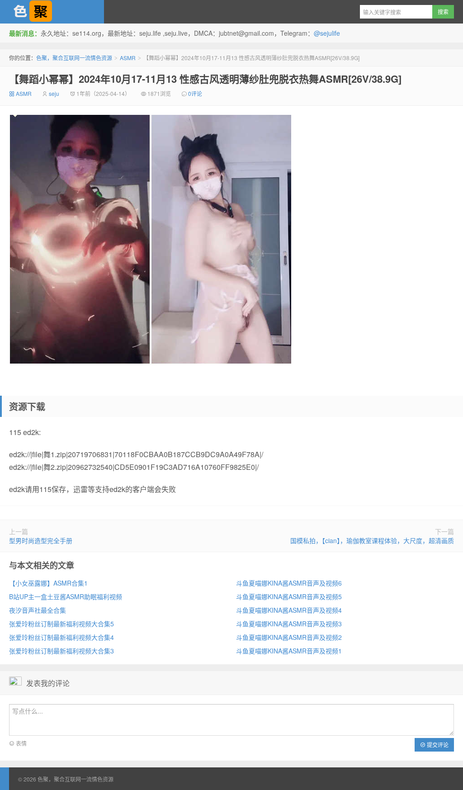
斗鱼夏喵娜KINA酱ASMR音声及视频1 (289, 650)
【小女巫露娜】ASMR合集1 (48, 582)
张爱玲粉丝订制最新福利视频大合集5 (61, 623)
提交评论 (437, 744)
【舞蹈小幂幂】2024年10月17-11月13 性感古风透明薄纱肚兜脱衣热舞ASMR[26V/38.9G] (205, 78)
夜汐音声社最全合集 (37, 610)
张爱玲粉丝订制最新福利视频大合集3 (61, 650)
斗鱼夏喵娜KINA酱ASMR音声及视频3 (289, 623)
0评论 (195, 93)
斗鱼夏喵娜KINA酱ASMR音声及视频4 (289, 610)
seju (54, 93)
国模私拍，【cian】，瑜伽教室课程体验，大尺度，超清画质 (372, 540)
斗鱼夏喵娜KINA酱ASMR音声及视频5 (289, 596)
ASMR (128, 57)
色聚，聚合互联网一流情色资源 (52, 12)
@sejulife (327, 33)
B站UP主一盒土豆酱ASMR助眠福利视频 (65, 596)
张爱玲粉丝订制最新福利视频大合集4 (61, 637)
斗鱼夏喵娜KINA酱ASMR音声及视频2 (289, 637)
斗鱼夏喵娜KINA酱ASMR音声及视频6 (289, 582)
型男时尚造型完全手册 (40, 540)
